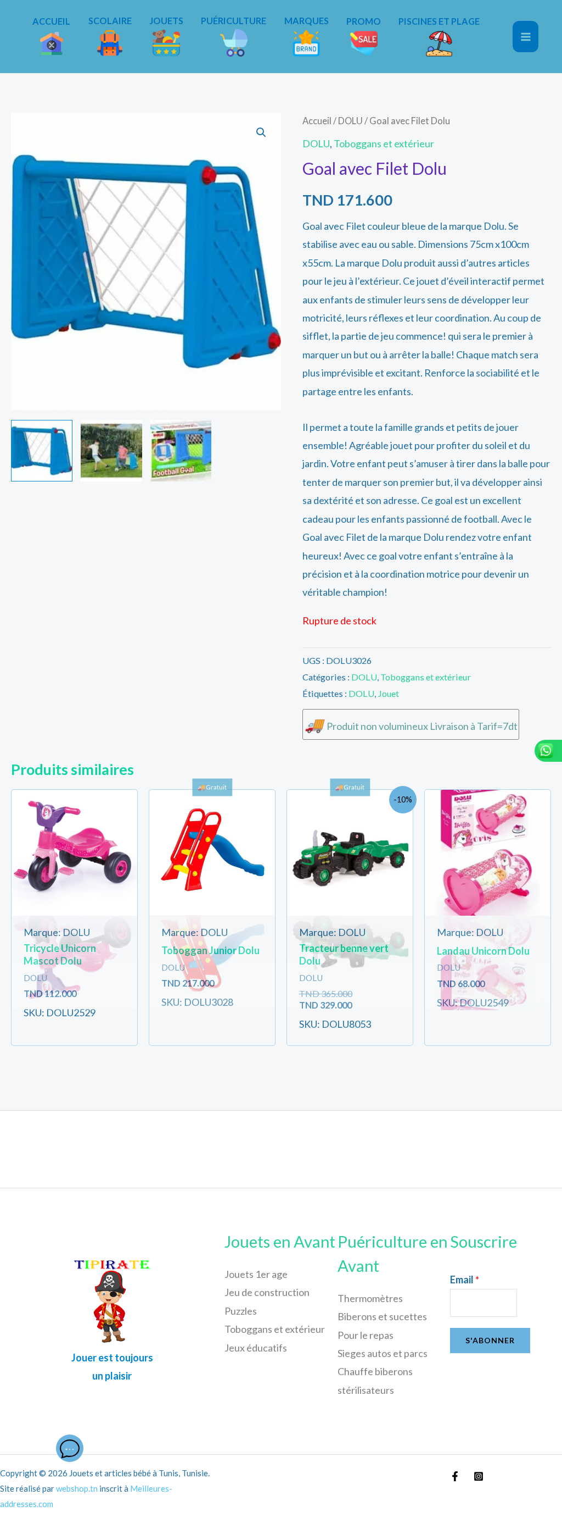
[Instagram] (479, 1476)
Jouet (388, 693)
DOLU (350, 120)
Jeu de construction (267, 1292)
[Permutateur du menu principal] (525, 36)
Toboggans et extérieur (384, 143)
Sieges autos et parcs (383, 1353)
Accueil (316, 120)
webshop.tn (77, 1488)
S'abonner (490, 1340)
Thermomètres (370, 1298)
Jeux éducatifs (255, 1348)
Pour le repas (366, 1335)
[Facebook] (455, 1476)
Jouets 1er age (256, 1274)
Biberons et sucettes (382, 1316)
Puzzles (240, 1311)
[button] (261, 132)
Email (464, 1279)
